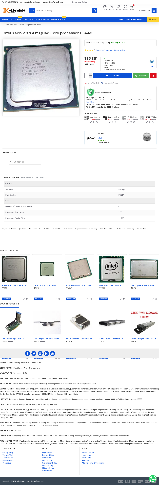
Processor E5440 (35, 229)
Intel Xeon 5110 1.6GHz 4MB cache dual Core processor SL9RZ (80, 285)
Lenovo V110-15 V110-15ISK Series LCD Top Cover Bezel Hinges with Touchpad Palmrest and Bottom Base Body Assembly (113, 117)
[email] (11, 161)
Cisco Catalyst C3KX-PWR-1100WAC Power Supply (144, 339)
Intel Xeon (12, 229)
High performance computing (86, 229)
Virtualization (141, 229)
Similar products (9, 251)
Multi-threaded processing (124, 229)
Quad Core (22, 229)
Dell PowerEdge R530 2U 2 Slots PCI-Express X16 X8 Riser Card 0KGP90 (15, 339)
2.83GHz (47, 229)
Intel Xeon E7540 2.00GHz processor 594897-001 (112, 285)
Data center (68, 229)
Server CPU (57, 229)
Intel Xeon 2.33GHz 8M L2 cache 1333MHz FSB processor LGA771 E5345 (47, 285)
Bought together (9, 304)
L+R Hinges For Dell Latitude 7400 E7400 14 (47, 339)
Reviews (40, 177)
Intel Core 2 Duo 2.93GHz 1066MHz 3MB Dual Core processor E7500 (15, 285)
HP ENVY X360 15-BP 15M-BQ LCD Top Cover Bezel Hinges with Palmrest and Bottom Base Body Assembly (151, 117)
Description (27, 177)
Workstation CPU (106, 229)
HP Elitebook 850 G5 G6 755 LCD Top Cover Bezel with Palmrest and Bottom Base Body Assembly (132, 117)
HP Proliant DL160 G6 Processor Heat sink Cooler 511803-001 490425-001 (80, 339)
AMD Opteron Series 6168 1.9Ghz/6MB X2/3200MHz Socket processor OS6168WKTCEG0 (144, 285)
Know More (90, 102)
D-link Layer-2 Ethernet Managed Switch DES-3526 (112, 339)
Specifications (11, 177)
